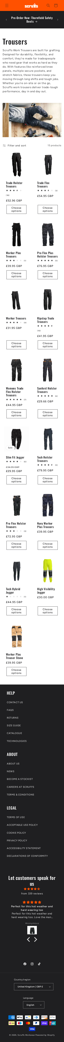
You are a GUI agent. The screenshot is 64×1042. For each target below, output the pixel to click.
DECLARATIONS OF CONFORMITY (27, 856)
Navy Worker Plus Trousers (45, 525)
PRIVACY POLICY (17, 840)
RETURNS (12, 717)
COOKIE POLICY (16, 832)
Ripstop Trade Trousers (45, 320)
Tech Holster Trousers (45, 459)
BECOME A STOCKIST (20, 779)
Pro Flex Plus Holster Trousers (47, 254)
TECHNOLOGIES (17, 741)
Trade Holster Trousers (14, 184)
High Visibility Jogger (46, 590)
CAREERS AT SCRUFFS (20, 787)
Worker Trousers (16, 318)
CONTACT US (15, 702)
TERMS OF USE (16, 817)
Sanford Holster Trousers (47, 390)
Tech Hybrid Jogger (13, 590)
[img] (32, 889)
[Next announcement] (57, 19)
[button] (7, 5)
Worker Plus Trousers (13, 254)
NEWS (10, 771)
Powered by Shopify (45, 1035)
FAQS (10, 710)
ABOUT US (13, 763)
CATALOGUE (14, 733)
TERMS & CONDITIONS (20, 794)
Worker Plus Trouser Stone (14, 656)
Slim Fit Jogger (15, 457)
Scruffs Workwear (26, 1035)
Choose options (16, 209)
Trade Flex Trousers (43, 184)
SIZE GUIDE (14, 725)
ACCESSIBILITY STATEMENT (24, 848)
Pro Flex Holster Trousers (16, 525)
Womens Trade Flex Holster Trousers (14, 392)
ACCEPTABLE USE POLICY (22, 825)
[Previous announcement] (6, 19)
